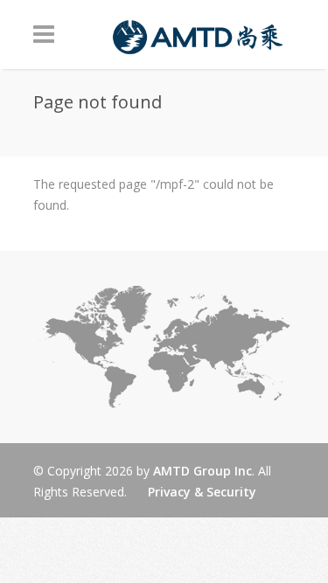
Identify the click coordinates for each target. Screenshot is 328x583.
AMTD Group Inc (202, 470)
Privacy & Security (202, 491)
